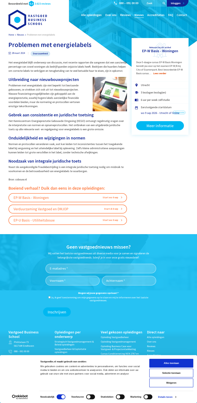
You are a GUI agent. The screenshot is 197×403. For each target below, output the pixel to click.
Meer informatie (160, 125)
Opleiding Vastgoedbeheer (115, 337)
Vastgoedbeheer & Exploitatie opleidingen (70, 350)
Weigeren (171, 382)
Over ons (111, 15)
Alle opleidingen (91, 15)
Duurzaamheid (40, 53)
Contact (182, 15)
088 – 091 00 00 (128, 3)
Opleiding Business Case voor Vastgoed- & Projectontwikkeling (118, 348)
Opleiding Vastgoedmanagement (118, 341)
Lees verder (159, 73)
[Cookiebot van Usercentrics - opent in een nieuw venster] (19, 397)
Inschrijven (57, 311)
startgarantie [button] (179, 112)
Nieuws (139, 15)
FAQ (170, 15)
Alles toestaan (171, 363)
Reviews (125, 15)
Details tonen (165, 397)
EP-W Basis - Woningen (160, 50)
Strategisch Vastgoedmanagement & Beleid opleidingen (74, 343)
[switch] (90, 396)
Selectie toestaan (171, 373)
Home (11, 34)
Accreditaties (156, 15)
